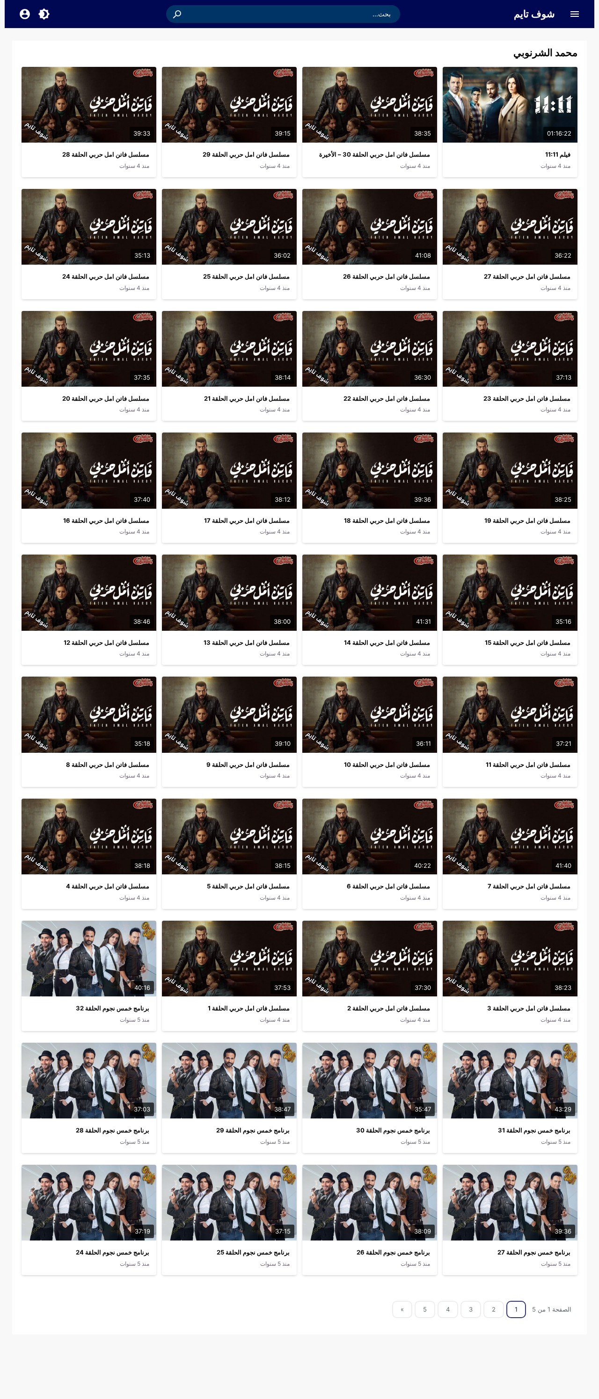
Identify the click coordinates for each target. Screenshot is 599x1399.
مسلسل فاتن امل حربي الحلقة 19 (527, 520)
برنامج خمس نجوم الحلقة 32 (112, 1008)
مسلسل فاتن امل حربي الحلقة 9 (248, 764)
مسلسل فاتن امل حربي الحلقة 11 (528, 764)
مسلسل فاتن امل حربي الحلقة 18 (387, 520)
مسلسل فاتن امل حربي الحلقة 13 (247, 642)
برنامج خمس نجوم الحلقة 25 (253, 1252)
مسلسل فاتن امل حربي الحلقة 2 (388, 1008)
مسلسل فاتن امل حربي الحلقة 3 (528, 1008)
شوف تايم (534, 14)
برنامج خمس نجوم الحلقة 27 (533, 1252)
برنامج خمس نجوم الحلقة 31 (534, 1130)
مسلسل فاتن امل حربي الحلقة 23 (526, 398)
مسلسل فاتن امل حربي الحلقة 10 (387, 764)
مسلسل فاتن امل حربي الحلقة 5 (248, 886)
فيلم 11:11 (557, 154)
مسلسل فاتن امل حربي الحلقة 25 (246, 276)
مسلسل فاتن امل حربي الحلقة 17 (247, 520)
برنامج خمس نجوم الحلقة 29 (253, 1130)
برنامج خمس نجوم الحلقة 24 (112, 1252)
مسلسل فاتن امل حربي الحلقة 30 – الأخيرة (374, 154)
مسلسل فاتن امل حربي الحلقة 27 (527, 276)
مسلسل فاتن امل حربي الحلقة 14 (387, 642)
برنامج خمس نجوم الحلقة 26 (393, 1252)
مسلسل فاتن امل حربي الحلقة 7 (529, 886)
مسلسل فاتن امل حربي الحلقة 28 (105, 154)
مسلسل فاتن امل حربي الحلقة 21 (247, 398)
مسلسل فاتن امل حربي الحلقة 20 (105, 398)
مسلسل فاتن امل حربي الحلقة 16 (106, 520)
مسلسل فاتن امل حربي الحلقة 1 (249, 1008)
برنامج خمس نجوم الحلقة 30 (393, 1130)
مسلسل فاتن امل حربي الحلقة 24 (105, 276)
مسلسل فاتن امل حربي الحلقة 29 (246, 154)
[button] (178, 14)
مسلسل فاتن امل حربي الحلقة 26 (386, 276)
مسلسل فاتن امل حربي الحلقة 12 (106, 642)
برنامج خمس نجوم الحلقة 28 (112, 1130)
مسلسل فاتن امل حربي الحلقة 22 (386, 398)
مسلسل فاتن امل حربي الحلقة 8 (107, 764)
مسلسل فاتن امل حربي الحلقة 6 (388, 886)
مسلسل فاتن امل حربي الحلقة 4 (107, 886)
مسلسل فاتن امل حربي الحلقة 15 (527, 642)
